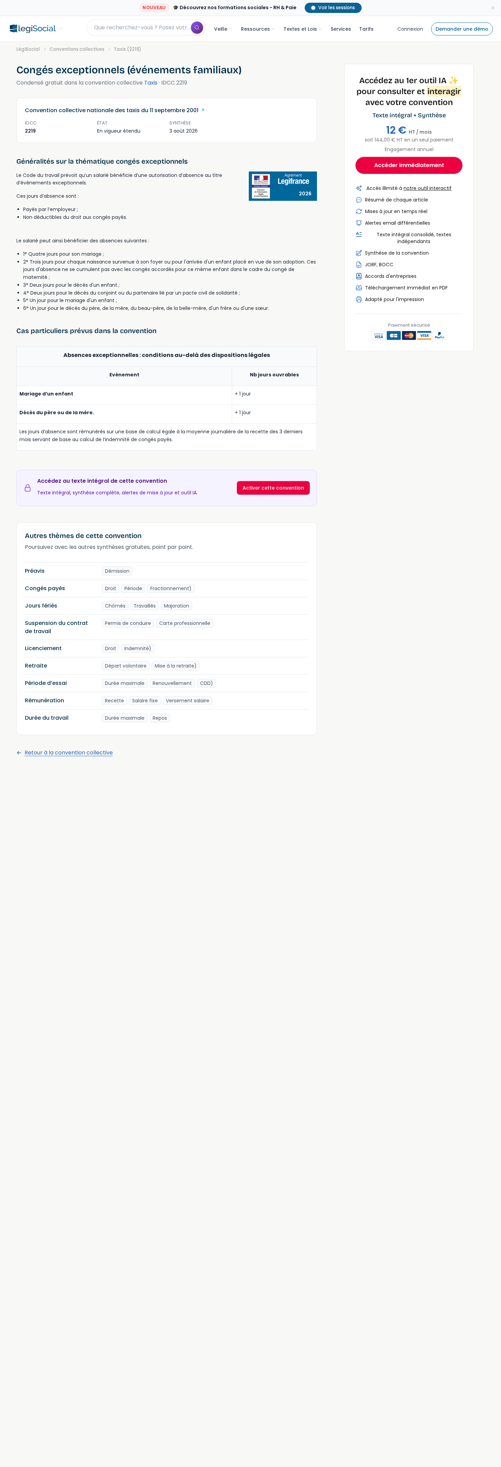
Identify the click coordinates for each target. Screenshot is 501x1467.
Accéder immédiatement (409, 165)
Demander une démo (462, 29)
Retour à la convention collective (69, 753)
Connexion (410, 29)
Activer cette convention (273, 487)
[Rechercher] (197, 27)
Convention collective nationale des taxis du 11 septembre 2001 (111, 110)
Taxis (150, 83)
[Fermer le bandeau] (493, 8)
